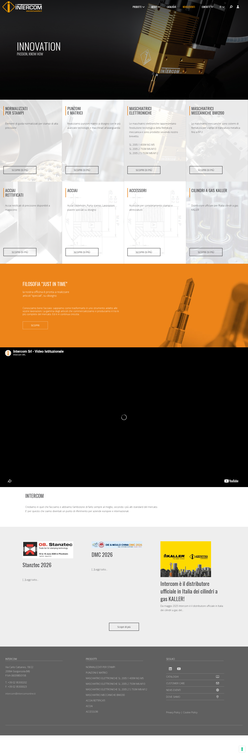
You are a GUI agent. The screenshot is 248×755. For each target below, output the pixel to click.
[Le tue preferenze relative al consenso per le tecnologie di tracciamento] (242, 749)
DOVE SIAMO (173, 696)
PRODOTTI (137, 7)
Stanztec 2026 (37, 565)
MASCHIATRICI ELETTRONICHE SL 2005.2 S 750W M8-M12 (116, 689)
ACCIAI (72, 190)
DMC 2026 (102, 554)
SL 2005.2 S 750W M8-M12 (143, 153)
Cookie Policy (190, 712)
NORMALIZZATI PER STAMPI (16, 110)
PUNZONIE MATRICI (75, 110)
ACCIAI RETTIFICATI (14, 192)
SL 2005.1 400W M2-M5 (142, 144)
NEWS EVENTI (173, 690)
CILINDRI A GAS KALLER (209, 190)
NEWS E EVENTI (189, 7)
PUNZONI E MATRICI (96, 672)
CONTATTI (206, 7)
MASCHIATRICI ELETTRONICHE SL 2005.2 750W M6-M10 (115, 683)
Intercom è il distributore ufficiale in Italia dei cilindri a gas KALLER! (189, 591)
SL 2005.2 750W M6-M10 (142, 149)
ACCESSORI (137, 190)
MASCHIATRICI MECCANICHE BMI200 (207, 110)
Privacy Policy (173, 712)
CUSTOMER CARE (175, 683)
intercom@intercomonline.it (20, 693)
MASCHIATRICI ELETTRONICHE (140, 110)
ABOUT (154, 7)
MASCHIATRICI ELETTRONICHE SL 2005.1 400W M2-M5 (115, 678)
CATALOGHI (171, 7)
